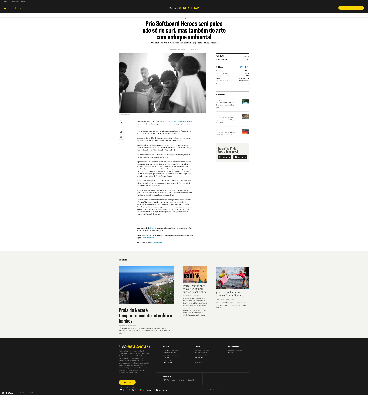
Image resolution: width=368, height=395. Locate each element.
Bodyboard (220, 265)
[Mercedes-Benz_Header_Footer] (14, 1)
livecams (153, 228)
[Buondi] (23, 1)
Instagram (158, 242)
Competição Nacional (169, 352)
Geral (218, 100)
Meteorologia (167, 357)
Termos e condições (201, 355)
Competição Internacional (170, 355)
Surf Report (220, 67)
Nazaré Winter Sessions (235, 350)
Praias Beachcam (148, 238)
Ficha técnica (199, 357)
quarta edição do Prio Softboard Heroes (178, 121)
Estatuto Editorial (200, 360)
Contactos (198, 362)
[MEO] (6, 1)
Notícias (230, 352)
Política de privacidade (202, 350)
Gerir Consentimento (208, 390)
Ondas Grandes (167, 362)
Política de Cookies (201, 352)
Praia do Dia (220, 56)
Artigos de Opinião (168, 360)
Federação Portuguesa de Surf (172, 350)
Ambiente (122, 265)
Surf (184, 265)
